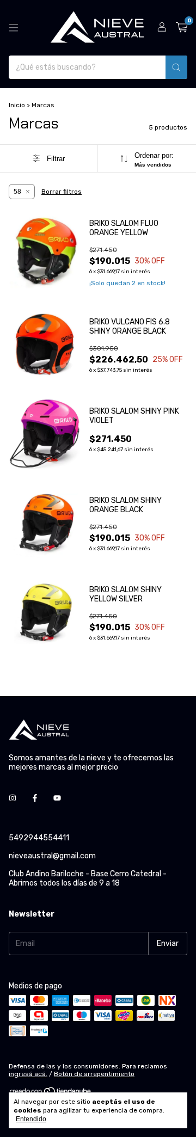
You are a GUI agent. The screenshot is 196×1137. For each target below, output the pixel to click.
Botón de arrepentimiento (94, 1074)
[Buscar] (176, 67)
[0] (181, 27)
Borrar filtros (61, 191)
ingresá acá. (28, 1074)
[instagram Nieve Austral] (12, 798)
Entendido (31, 1119)
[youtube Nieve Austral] (57, 798)
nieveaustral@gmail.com (52, 856)
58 (17, 191)
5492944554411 (39, 838)
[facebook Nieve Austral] (35, 798)
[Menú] (14, 28)
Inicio (17, 105)
